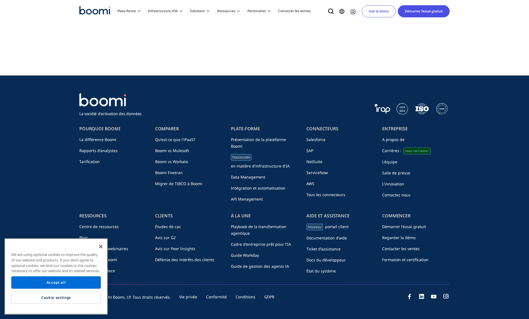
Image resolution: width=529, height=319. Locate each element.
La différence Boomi (97, 139)
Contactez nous (396, 195)
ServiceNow (317, 172)
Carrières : (405, 150)
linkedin (421, 296)
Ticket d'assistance (323, 249)
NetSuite (314, 161)
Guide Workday (245, 255)
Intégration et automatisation (258, 188)
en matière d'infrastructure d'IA (260, 162)
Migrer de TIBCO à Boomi (178, 183)
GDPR (269, 296)
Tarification (89, 161)
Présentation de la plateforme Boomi (258, 143)
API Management (247, 199)
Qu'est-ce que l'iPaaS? (175, 139)
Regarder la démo (398, 237)
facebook (409, 296)
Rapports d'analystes (98, 150)
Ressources (226, 11)
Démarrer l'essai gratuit (424, 11)
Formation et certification (405, 259)
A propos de (393, 139)
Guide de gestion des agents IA (260, 266)
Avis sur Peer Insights (175, 248)
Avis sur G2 (165, 237)
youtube (434, 296)
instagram (446, 296)
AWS (310, 183)
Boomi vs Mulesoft (172, 150)
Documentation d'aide (326, 237)
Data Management (248, 177)
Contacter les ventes (294, 11)
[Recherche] (331, 11)
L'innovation (393, 183)
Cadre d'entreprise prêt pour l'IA (261, 244)
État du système (321, 271)
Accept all (56, 282)
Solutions (197, 11)
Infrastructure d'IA (163, 11)
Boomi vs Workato (171, 161)
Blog (83, 237)
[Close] (101, 246)
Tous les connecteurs (325, 194)
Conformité (216, 296)
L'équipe (389, 161)
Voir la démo (379, 11)
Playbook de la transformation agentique (258, 230)
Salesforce (315, 139)
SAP (309, 150)
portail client (328, 226)
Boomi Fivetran (169, 172)
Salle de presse (396, 172)
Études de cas (168, 226)
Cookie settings (56, 297)
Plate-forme (126, 11)
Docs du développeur (326, 260)
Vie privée (188, 296)
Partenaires (256, 11)
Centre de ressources (99, 226)
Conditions (245, 296)
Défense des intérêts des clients (184, 259)
